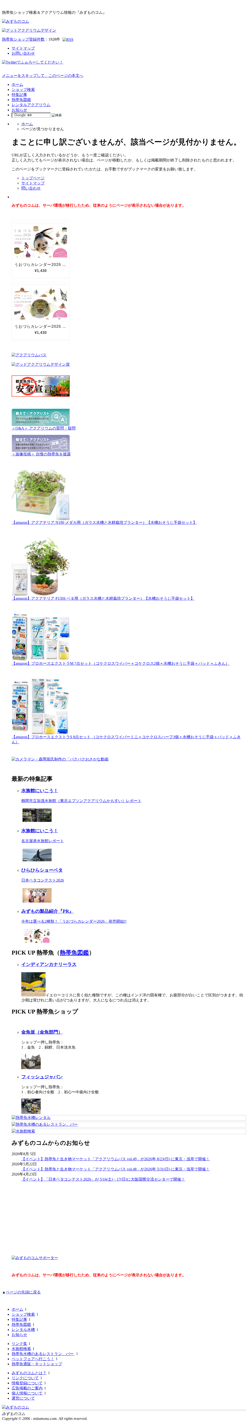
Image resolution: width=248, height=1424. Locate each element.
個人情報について (27, 1393)
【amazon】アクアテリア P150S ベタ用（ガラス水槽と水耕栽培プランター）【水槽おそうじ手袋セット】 (103, 598)
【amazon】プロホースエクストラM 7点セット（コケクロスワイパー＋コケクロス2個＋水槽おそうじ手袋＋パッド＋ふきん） (120, 663)
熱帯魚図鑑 (21, 100)
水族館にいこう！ (39, 790)
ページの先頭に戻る (23, 1292)
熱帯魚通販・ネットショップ (37, 1364)
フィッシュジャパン (42, 1076)
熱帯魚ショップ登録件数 (23, 39)
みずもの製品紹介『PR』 (47, 911)
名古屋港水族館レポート (42, 841)
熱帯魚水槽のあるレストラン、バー (43, 1354)
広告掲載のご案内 (27, 1388)
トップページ (33, 178)
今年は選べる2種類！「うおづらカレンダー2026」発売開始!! (73, 921)
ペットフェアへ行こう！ (33, 1359)
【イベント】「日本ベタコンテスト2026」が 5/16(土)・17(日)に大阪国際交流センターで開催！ (103, 1179)
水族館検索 (21, 1349)
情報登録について (27, 1383)
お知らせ (19, 110)
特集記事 (19, 95)
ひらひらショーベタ (42, 870)
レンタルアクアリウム (31, 105)
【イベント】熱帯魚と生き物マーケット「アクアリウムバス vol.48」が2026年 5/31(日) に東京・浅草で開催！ (115, 1169)
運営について (23, 1398)
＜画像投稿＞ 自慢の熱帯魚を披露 (41, 454)
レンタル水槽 (23, 1330)
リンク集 (19, 1344)
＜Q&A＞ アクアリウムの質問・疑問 (44, 428)
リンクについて (25, 1378)
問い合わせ (31, 188)
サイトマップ (23, 48)
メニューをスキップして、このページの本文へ (42, 75)
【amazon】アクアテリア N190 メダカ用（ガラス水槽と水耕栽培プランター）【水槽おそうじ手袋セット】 (104, 522)
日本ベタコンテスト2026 (42, 880)
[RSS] (67, 39)
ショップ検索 (23, 90)
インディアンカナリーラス (49, 964)
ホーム (17, 84)
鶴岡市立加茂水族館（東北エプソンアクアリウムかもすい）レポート (81, 801)
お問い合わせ (23, 53)
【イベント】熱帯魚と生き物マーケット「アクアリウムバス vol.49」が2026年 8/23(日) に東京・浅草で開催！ (115, 1159)
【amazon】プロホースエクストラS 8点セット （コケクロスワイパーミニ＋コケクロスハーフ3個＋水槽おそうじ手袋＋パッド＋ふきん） (126, 739)
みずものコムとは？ (29, 1373)
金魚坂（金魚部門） (42, 1032)
